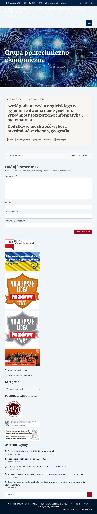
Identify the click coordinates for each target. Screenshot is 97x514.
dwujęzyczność (23, 140)
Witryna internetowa (15, 221)
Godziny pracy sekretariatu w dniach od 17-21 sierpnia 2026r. (38, 467)
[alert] (48, 375)
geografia (37, 140)
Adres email (11, 212)
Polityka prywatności (48, 507)
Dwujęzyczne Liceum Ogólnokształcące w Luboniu (44, 10)
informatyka (49, 140)
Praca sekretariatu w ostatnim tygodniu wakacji (31, 451)
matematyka (61, 140)
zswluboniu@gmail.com (57, 3)
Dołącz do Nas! (16, 99)
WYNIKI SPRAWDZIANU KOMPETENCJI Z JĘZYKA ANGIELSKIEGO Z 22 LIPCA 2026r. (46, 474)
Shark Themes (85, 509)
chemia (11, 140)
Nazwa (9, 202)
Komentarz (11, 176)
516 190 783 (37, 3)
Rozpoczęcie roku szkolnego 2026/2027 (27, 459)
